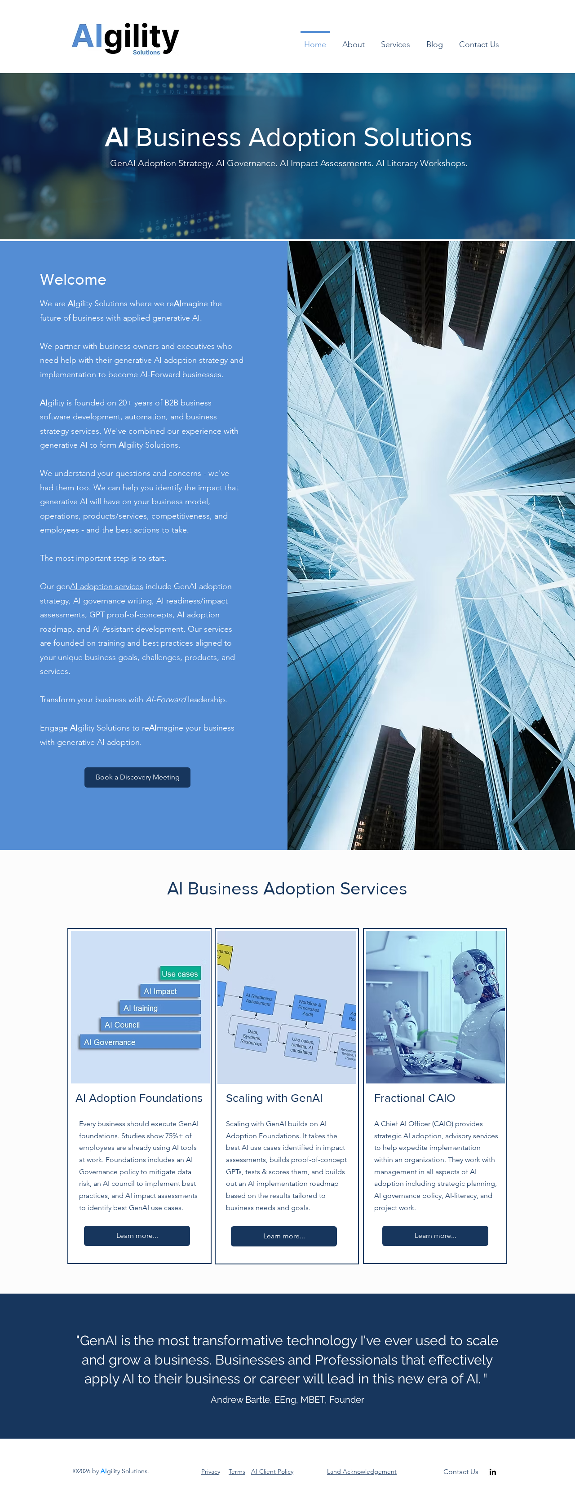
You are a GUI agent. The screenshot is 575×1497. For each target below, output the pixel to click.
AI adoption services (106, 586)
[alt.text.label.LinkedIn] (492, 1471)
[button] (353, 40)
